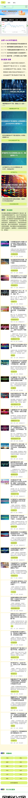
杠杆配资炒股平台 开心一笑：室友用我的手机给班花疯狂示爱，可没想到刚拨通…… (18, 309)
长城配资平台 (14, 301)
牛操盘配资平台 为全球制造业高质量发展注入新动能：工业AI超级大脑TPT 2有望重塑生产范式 (19, 565)
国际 (7, 766)
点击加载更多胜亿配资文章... (14, 748)
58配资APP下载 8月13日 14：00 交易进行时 (15, 66)
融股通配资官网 (14, 474)
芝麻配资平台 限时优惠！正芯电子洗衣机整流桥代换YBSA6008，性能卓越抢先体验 (19, 446)
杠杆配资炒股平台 (15, 319)
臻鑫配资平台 (14, 707)
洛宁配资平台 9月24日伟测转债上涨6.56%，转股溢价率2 (12, 168)
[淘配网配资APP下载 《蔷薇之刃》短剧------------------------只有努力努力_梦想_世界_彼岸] (14, 90)
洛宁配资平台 (14, 172)
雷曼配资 (13, 725)
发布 (21, 774)
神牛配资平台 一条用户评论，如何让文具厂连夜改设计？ (18, 664)
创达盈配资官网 (14, 270)
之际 (7, 774)
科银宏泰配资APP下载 (15, 404)
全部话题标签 (14, 783)
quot (21, 770)
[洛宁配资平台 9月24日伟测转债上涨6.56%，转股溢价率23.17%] (14, 154)
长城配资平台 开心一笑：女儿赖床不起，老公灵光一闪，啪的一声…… (19, 292)
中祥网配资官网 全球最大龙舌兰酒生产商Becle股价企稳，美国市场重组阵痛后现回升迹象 (19, 244)
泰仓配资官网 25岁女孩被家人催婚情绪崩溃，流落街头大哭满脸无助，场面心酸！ (19, 362)
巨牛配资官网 (14, 642)
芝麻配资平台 (14, 456)
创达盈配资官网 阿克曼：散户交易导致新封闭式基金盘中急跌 (19, 261)
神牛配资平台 (14, 673)
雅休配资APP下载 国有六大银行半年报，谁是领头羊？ (19, 649)
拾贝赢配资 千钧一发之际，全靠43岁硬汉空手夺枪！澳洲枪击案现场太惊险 (19, 378)
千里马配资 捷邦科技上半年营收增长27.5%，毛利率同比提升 (19, 582)
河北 (21, 778)
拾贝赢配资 (13, 388)
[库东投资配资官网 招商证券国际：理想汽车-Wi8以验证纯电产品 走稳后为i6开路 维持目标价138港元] (14, 186)
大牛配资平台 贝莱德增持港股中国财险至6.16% (19, 732)
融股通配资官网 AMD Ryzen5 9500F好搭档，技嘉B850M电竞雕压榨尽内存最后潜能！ (19, 464)
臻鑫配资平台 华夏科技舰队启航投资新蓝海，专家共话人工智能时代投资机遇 (19, 698)
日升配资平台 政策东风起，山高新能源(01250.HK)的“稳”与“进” (19, 500)
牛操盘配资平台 (14, 575)
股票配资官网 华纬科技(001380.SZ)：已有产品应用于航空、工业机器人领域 (19, 517)
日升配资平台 (14, 510)
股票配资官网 (14, 526)
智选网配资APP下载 (15, 339)
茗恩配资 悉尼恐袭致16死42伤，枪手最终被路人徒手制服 (19, 346)
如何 (21, 766)
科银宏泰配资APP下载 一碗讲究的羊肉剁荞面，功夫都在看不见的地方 (19, 395)
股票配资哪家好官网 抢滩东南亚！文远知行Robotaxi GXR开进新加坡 (19, 599)
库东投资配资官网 (14, 204)
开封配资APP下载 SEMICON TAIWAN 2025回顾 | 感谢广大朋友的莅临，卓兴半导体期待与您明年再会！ (19, 483)
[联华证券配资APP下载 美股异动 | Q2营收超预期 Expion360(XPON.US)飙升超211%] (14, 122)
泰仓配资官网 (14, 371)
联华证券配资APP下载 (14, 140)
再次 (21, 758)
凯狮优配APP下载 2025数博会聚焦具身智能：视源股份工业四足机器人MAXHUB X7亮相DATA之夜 (19, 681)
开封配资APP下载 (15, 493)
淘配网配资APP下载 (14, 108)
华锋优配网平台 (14, 285)
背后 (21, 762)
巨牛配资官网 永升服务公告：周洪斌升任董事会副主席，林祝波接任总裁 (18, 633)
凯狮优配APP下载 (15, 691)
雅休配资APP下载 (15, 657)
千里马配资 (13, 592)
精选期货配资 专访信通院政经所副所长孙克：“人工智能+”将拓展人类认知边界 (19, 533)
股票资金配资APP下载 (15, 438)
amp (7, 770)
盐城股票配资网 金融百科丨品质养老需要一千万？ (19, 549)
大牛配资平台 (14, 740)
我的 (7, 778)
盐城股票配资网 (14, 557)
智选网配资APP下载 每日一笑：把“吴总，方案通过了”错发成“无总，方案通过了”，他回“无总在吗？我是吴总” (19, 328)
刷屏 (7, 762)
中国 (7, 758)
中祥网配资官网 (14, 254)
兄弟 (12, 626)
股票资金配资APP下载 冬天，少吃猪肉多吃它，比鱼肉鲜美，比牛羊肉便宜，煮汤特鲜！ (18, 428)
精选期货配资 (14, 543)
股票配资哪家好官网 (15, 608)
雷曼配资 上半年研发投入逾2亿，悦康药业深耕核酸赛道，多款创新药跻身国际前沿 (19, 715)
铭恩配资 (13, 355)
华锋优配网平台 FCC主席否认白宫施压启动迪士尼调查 (19, 276)
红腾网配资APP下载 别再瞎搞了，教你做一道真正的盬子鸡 (19, 411)
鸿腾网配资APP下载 (15, 420)
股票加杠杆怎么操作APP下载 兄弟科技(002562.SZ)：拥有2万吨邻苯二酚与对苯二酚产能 (19, 616)
